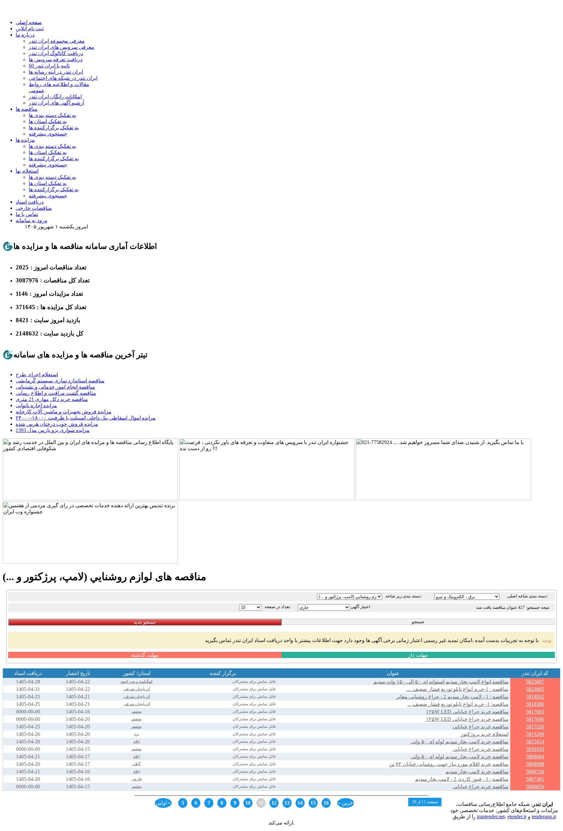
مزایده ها (25, 140)
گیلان (136, 764)
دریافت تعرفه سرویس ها (55, 59)
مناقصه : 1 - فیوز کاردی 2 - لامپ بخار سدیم (462, 779)
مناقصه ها (26, 109)
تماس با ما (27, 214)
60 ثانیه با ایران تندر (49, 65)
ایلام (136, 741)
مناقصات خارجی (34, 208)
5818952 (535, 696)
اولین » (163, 803)
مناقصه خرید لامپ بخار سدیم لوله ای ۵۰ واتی (460, 741)
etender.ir (517, 816)
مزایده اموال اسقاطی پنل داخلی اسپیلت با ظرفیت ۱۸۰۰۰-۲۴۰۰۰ (86, 418)
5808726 (535, 771)
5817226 (535, 726)
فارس (137, 779)
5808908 (535, 764)
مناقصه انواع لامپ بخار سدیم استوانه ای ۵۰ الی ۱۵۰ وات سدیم (441, 681)
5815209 (535, 734)
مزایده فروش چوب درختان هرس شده (57, 424)
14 (300, 803)
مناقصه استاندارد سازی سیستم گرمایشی (60, 380)
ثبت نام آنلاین (30, 28)
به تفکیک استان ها (48, 121)
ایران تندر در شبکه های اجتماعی (63, 78)
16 (326, 803)
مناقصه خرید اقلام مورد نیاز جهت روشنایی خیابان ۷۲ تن (449, 764)
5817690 (535, 719)
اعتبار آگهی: (361, 606)
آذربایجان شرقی (136, 689)
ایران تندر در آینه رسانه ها (56, 72)
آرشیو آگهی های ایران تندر (56, 103)
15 (313, 803)
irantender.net (491, 816)
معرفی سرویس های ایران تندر (61, 47)
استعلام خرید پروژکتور (485, 734)
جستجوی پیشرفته (48, 133)
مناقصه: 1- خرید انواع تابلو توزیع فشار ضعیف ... (458, 704)
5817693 (535, 711)
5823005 (535, 689)
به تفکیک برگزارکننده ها (54, 127)
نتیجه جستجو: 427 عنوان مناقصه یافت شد (513, 607)
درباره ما (25, 34)
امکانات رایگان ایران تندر (55, 96)
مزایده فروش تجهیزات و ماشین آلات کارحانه (63, 411)
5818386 (535, 704)
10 (248, 803)
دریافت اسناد (30, 202)
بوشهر (136, 711)
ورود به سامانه (31, 220)
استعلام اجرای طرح (37, 374)
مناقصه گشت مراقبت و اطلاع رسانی (56, 393)
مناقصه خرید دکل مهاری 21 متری (52, 399)
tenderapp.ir (544, 816)
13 (287, 803)
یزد (136, 734)
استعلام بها (27, 171)
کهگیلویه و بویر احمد (137, 681)
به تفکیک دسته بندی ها (52, 115)
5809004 (535, 756)
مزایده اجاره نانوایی (36, 405)
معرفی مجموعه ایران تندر (57, 41)
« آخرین (346, 803)
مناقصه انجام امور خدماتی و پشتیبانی (55, 387)
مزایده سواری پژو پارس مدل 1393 (53, 430)
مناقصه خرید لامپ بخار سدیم (477, 771)
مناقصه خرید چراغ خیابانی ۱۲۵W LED (467, 711)
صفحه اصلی (29, 22)
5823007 (535, 681)
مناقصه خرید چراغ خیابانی (481, 726)
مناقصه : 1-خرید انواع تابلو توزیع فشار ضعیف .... (457, 689)
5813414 (535, 741)
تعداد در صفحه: (278, 606)
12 (274, 803)
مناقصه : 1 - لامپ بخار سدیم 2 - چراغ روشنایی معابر (452, 696)
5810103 (535, 749)
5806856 (535, 786)
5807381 (535, 779)
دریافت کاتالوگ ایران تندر (56, 53)
